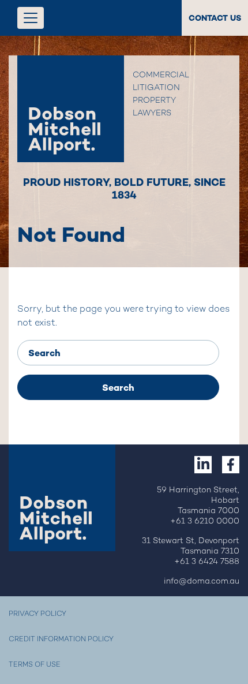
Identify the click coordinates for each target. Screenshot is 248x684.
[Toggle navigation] (30, 18)
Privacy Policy (37, 614)
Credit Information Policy (61, 640)
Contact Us (215, 18)
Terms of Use (35, 665)
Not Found (71, 234)
